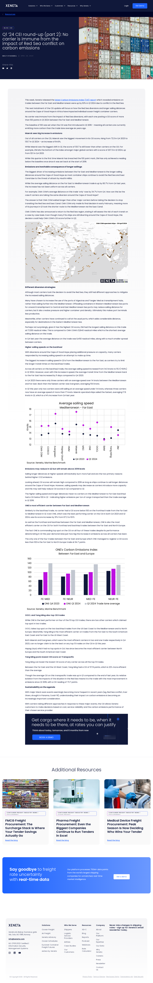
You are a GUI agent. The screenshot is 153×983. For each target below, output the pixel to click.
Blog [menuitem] (84, 933)
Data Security (138, 977)
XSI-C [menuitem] (84, 929)
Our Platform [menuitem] (100, 934)
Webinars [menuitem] (86, 945)
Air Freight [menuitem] (46, 933)
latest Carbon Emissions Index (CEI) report (75, 100)
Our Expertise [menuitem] (100, 940)
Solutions (31, 6)
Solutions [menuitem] (46, 925)
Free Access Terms (112, 977)
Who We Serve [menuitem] (70, 925)
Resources (71, 6)
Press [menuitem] (98, 959)
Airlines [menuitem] (67, 942)
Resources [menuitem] (86, 925)
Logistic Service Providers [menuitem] (68, 935)
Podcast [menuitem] (85, 941)
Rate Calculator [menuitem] (86, 949)
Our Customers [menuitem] (69, 950)
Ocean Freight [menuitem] (48, 929)
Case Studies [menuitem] (70, 946)
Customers (59, 6)
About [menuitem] (98, 929)
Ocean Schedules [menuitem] (50, 941)
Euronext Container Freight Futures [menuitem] (50, 946)
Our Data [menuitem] (100, 946)
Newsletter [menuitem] (100, 963)
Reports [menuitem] (85, 937)
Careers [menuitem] (99, 956)
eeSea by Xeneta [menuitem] (49, 951)
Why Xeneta (84, 6)
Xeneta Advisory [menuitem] (49, 937)
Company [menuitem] (100, 925)
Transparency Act (126, 977)
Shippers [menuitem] (68, 929)
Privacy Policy (87, 977)
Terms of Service (99, 977)
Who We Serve (45, 6)
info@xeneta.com (17, 939)
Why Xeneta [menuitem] (99, 950)
